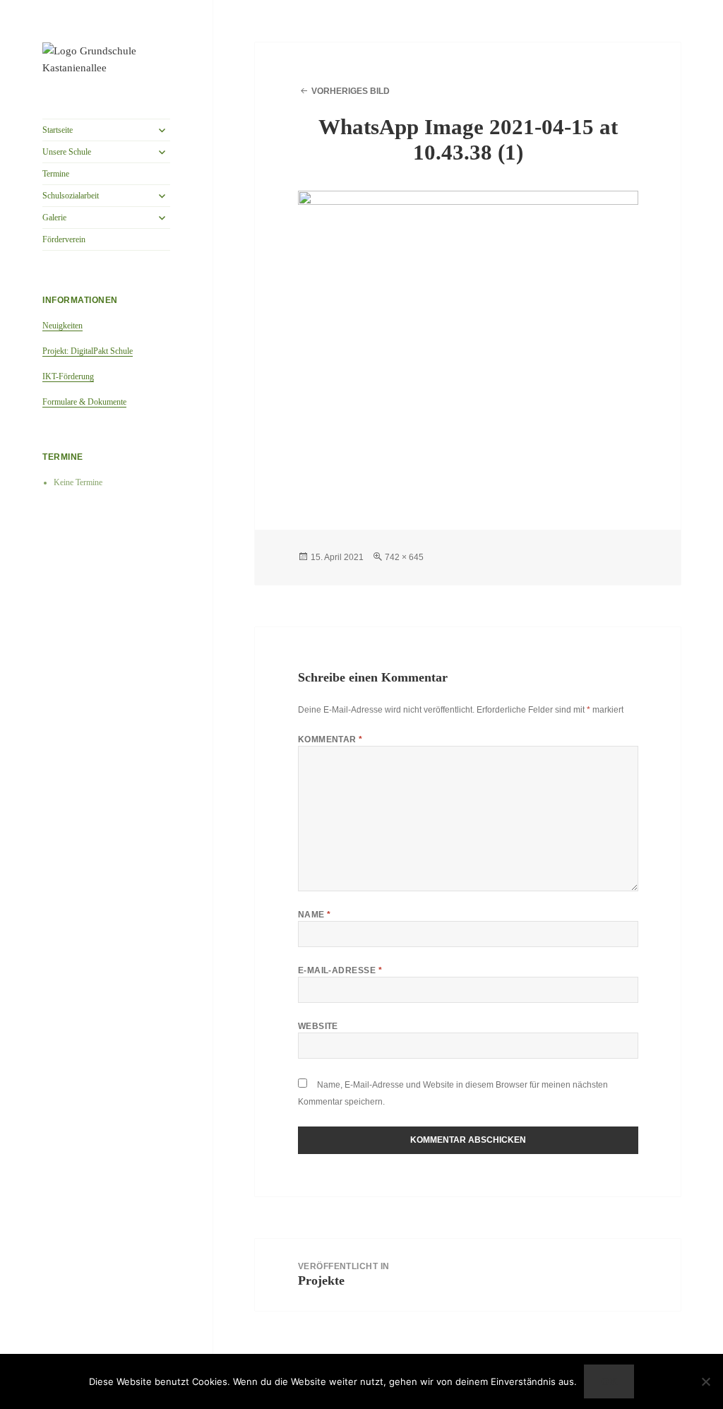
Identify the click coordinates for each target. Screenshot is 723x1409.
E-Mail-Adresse (340, 970)
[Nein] (705, 1381)
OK (609, 1381)
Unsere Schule (66, 152)
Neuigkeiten (62, 326)
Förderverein (63, 239)
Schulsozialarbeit (70, 196)
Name (314, 915)
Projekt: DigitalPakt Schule (87, 351)
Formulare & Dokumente (84, 402)
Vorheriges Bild (350, 91)
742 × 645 (404, 557)
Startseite (57, 130)
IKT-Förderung (68, 376)
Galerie (54, 217)
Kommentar (330, 739)
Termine (55, 174)
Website (318, 1026)
